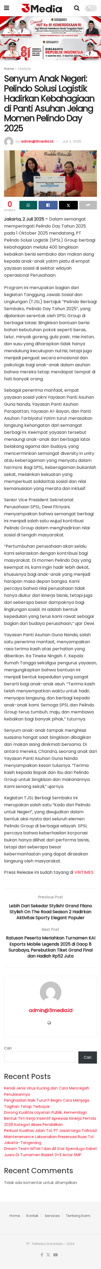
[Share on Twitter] (68, 205)
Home (9, 68)
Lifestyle (24, 68)
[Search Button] (76, 8)
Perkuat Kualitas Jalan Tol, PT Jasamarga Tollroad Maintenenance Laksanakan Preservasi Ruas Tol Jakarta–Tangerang (50, 1136)
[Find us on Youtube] (55, 1255)
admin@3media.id (37, 141)
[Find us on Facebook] (42, 1255)
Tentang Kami (78, 1215)
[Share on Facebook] (48, 205)
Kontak (32, 1215)
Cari (8, 1048)
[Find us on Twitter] (48, 1255)
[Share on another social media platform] (88, 205)
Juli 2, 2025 (71, 141)
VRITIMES (83, 872)
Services (52, 1215)
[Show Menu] (6, 8)
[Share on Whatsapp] (28, 205)
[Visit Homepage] (42, 8)
